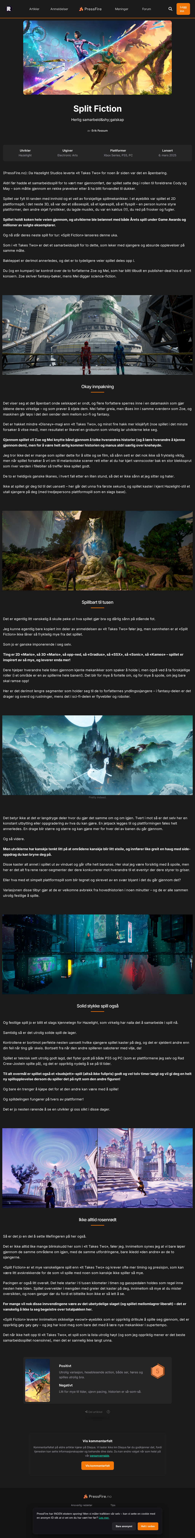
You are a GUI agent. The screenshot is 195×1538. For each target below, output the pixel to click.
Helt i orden (148, 1526)
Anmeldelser (59, 9)
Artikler (34, 9)
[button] (97, 1454)
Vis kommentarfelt (98, 1465)
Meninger (121, 9)
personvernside (99, 1455)
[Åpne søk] (170, 9)
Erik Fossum (100, 130)
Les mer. (104, 1517)
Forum (146, 9)
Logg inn (183, 9)
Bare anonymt (124, 1526)
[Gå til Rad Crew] (9, 9)
